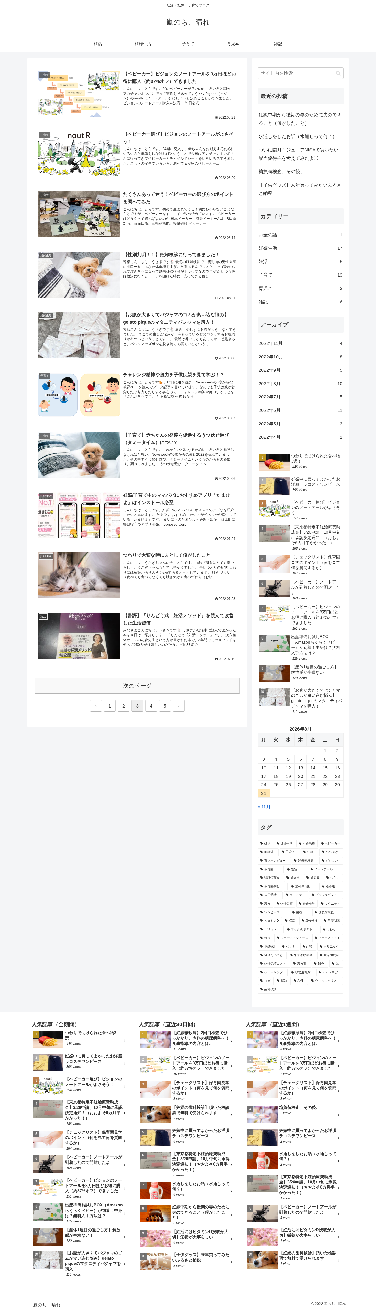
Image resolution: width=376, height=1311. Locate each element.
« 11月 (264, 807)
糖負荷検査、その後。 (282, 171)
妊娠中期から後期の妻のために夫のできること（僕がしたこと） (300, 119)
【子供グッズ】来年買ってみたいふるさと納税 (300, 189)
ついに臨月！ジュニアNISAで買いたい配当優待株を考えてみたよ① (298, 154)
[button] (338, 73)
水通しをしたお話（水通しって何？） (298, 136)
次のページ (137, 685)
